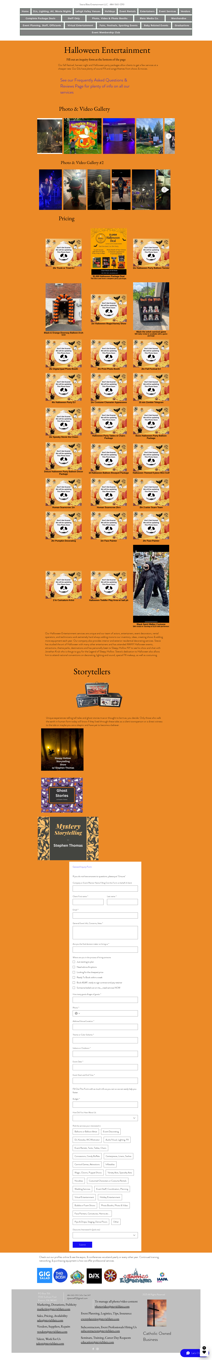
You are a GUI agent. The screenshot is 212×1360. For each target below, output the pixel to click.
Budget (76, 1099)
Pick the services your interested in (87, 1126)
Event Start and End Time (84, 1075)
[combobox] (105, 1118)
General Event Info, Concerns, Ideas (88, 923)
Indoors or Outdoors (82, 1048)
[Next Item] (168, 136)
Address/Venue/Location (83, 1021)
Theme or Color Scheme (83, 1034)
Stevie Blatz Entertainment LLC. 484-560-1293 (102, 4)
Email (75, 909)
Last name (112, 896)
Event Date (78, 1061)
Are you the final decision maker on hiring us (91, 944)
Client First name (80, 896)
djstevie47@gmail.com (77, 1298)
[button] (52, 11)
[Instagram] (97, 1348)
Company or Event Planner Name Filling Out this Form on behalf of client (102, 883)
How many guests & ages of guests (87, 994)
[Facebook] (93, 1348)
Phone (76, 1007)
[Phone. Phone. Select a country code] (77, 1013)
